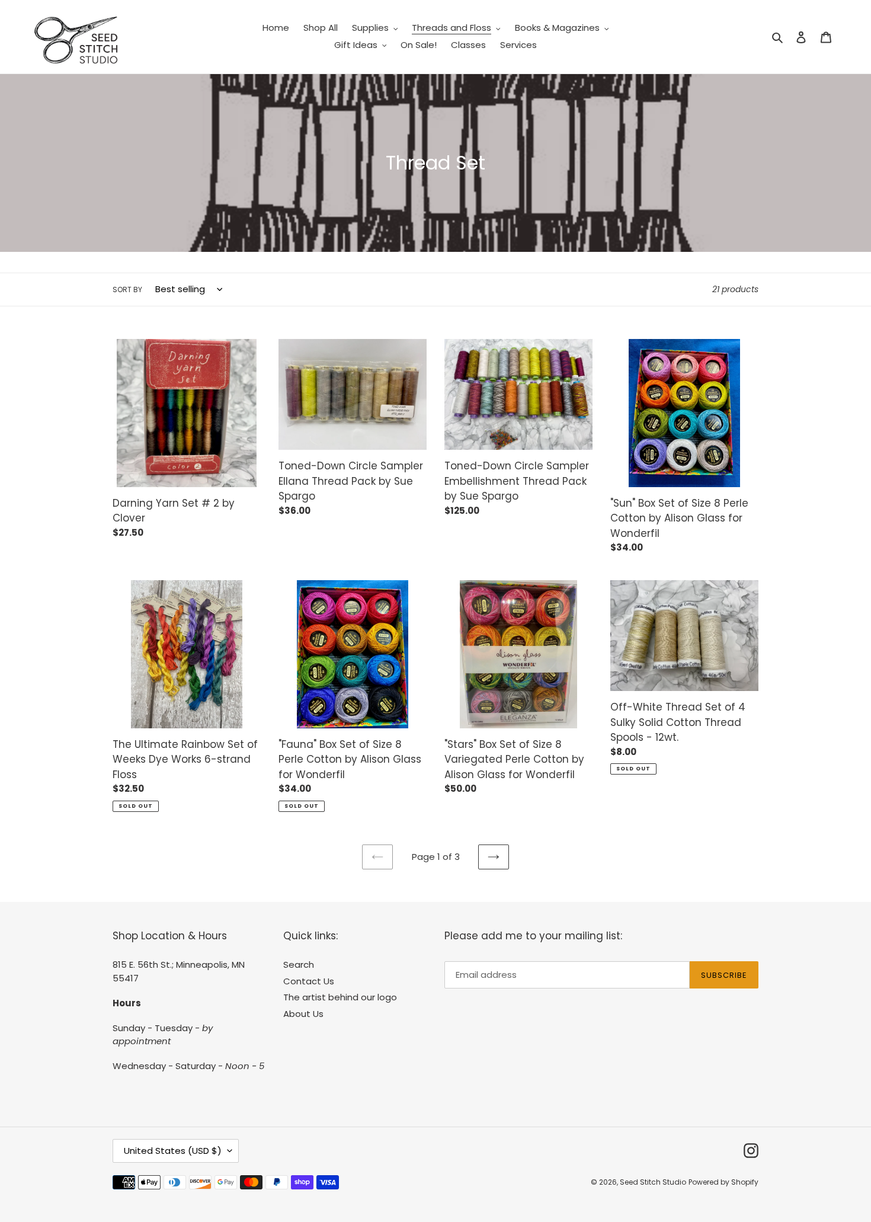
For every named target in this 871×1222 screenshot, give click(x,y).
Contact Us (308, 981)
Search (298, 964)
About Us (303, 1013)
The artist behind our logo (340, 997)
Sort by (127, 289)
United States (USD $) (173, 1150)
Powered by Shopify (723, 1182)
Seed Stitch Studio (653, 1182)
